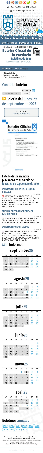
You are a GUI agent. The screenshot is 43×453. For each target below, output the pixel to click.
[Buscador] (28, 2)
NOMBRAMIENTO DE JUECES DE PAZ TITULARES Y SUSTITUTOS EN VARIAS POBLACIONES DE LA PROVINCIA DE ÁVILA (21, 220)
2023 (24, 426)
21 (22, 295)
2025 (21, 47)
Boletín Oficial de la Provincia (16, 52)
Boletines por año (10, 75)
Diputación (6, 38)
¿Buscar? (25, 93)
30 (11, 270)
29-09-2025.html (30, 47)
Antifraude (32, 7)
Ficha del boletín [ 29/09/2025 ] (18, 61)
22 (6, 267)
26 (27, 267)
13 (16, 292)
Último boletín (9, 73)
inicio (5, 47)
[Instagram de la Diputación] (12, 2)
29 (6, 270)
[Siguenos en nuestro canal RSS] (20, 2)
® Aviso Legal (9, 437)
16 (11, 264)
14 (22, 292)
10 (16, 261)
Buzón (23, 7)
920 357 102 (29, 10)
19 (27, 264)
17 (16, 264)
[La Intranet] (35, 2)
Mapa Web (14, 7)
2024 (18, 426)
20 (16, 295)
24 (16, 267)
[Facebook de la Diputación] (8, 2)
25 (22, 267)
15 (6, 264)
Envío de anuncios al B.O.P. (14, 77)
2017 (24, 429)
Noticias (27, 38)
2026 (5, 426)
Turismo (38, 43)
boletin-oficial (13, 47)
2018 (18, 429)
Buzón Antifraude (29, 438)
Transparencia (25, 43)
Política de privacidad (21, 437)
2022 (31, 426)
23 (11, 267)
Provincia (17, 38)
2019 (11, 429)
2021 (37, 426)
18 (22, 264)
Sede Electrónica (9, 43)
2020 (5, 429)
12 (27, 261)
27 (16, 298)
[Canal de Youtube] (24, 2)
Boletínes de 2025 (21, 58)
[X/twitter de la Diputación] (16, 2)
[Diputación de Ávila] (21, 33)
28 (22, 298)
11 (21, 261)
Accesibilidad (17, 10)
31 (22, 326)
